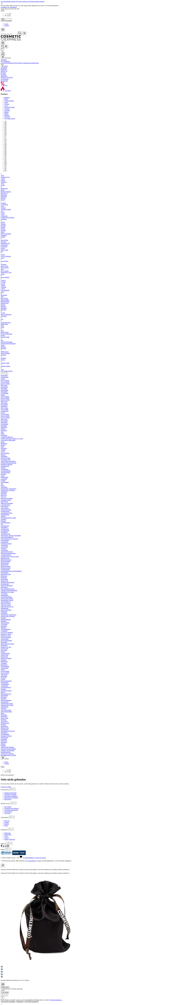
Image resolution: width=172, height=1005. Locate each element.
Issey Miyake (4, 261)
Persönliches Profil (12, 63)
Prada (2, 327)
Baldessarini (4, 188)
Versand (6, 25)
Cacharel (3, 203)
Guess (2, 258)
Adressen (20, 63)
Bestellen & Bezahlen (10, 793)
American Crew (5, 177)
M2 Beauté (4, 295)
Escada (3, 248)
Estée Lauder (4, 250)
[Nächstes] (6, 994)
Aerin (2, 175)
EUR (9, 16)
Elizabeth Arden (5, 243)
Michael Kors (4, 303)
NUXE (3, 313)
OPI (2, 319)
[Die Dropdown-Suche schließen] (24, 33)
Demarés (3, 230)
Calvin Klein (4, 204)
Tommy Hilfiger (5, 353)
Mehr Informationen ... (56, 1000)
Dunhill (3, 237)
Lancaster (3, 287)
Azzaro (3, 185)
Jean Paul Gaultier (9, 107)
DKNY (3, 222)
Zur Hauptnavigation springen (35, 1)
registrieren (7, 61)
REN (2, 330)
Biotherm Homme (6, 191)
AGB (5, 836)
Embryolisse (4, 245)
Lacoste (3, 284)
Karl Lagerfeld (5, 277)
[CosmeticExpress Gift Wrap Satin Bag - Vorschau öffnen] (3, 984)
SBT (2, 340)
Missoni (3, 305)
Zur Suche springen (21, 1)
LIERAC (3, 280)
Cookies (6, 838)
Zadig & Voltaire (5, 366)
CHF (9, 14)
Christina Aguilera (6, 209)
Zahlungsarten (27, 63)
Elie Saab (3, 242)
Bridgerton (4, 196)
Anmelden (4, 7)
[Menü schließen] (3, 57)
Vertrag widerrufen (9, 839)
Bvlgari (3, 200)
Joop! (2, 269)
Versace (3, 359)
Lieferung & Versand (10, 794)
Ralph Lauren (5, 332)
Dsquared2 (4, 235)
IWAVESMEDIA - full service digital (35, 858)
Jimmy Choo (4, 266)
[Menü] (3, 30)
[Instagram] (8, 846)
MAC (2, 296)
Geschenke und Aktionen (11, 808)
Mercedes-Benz (5, 301)
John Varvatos (5, 267)
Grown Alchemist (6, 256)
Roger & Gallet (5, 337)
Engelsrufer (4, 246)
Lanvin (3, 288)
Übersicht (4, 63)
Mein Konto (7, 799)
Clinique (6, 104)
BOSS (6, 99)
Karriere (6, 824)
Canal (2, 206)
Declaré (3, 227)
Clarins (3, 212)
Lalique (3, 285)
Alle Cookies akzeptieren (31, 1001)
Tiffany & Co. (5, 351)
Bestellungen (35, 63)
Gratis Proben (8, 811)
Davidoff (3, 225)
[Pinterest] (6, 846)
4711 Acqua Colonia (6, 371)
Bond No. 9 (4, 193)
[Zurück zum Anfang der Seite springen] (2, 997)
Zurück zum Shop (6, 787)
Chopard (3, 208)
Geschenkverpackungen (11, 810)
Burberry (3, 198)
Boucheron (4, 195)
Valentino (3, 358)
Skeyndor (3, 348)
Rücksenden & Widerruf (11, 797)
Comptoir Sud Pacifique (7, 217)
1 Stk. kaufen (4, 992)
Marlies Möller (5, 300)
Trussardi (3, 355)
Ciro (2, 211)
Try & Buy (7, 813)
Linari (2, 292)
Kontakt (6, 822)
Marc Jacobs (4, 298)
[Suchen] (20, 33)
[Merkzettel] (2, 51)
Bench (2, 190)
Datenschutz (7, 834)
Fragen (6, 24)
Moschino (3, 309)
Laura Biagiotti (5, 290)
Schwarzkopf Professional (8, 343)
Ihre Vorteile (7, 807)
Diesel (2, 232)
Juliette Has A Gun (6, 272)
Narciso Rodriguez (6, 314)
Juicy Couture (5, 271)
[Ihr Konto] (3, 53)
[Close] (3, 865)
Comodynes (4, 216)
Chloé (6, 102)
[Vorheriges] (2, 994)
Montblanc (4, 308)
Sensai (2, 345)
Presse (6, 825)
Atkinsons (3, 182)
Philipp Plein (4, 324)
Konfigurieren (20, 1001)
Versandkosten (32, 861)
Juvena (3, 274)
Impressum (7, 833)
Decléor (3, 229)
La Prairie (7, 110)
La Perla (3, 282)
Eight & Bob (4, 240)
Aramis (3, 179)
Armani (3, 180)
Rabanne (6, 115)
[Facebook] (2, 846)
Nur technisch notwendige (8, 1001)
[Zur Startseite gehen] (11, 40)
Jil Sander (3, 264)
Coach (2, 214)
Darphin (3, 224)
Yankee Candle (5, 363)
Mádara (6, 112)
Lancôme (7, 109)
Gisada (3, 254)
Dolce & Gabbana (6, 233)
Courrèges (4, 219)
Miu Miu (3, 306)
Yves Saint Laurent (9, 118)
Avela (2, 183)
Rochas (3, 335)
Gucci (6, 105)
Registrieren (13, 7)
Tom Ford (7, 117)
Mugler (6, 113)
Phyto (2, 326)
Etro (2, 251)
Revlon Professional (6, 334)
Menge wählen (5, 987)
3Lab (2, 369)
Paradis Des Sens (5, 322)
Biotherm (7, 97)
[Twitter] (4, 846)
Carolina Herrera (9, 101)
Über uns (6, 820)
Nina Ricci (4, 316)
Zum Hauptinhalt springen (8, 1)
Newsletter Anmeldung (10, 796)
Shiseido (3, 347)
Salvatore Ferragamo (6, 342)
